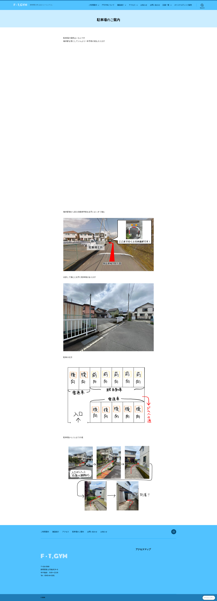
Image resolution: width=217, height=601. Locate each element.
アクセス (132, 5)
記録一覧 (166, 5)
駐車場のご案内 (78, 532)
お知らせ (143, 5)
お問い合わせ (155, 5)
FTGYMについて (108, 5)
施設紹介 (120, 5)
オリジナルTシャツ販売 (183, 5)
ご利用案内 (93, 5)
